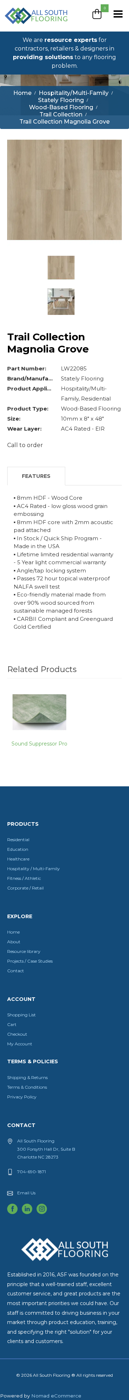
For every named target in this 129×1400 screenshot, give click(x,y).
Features (36, 476)
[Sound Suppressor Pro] (39, 711)
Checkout (17, 1034)
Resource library (23, 951)
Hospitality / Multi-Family (33, 868)
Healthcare (18, 859)
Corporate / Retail (25, 888)
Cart (11, 1024)
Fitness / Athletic (24, 878)
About (13, 941)
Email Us (26, 1192)
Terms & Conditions (27, 1087)
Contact (15, 970)
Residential (18, 839)
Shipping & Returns (27, 1077)
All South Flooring (30, 27)
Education (17, 849)
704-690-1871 (31, 1171)
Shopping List (21, 1014)
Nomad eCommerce (56, 1396)
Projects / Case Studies (30, 961)
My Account (19, 1043)
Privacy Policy (22, 1096)
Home (13, 932)
